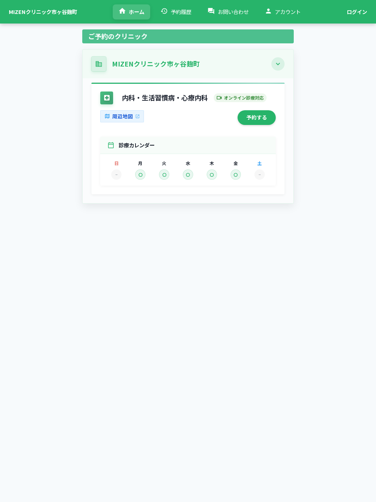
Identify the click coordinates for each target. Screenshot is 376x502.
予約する (256, 117)
